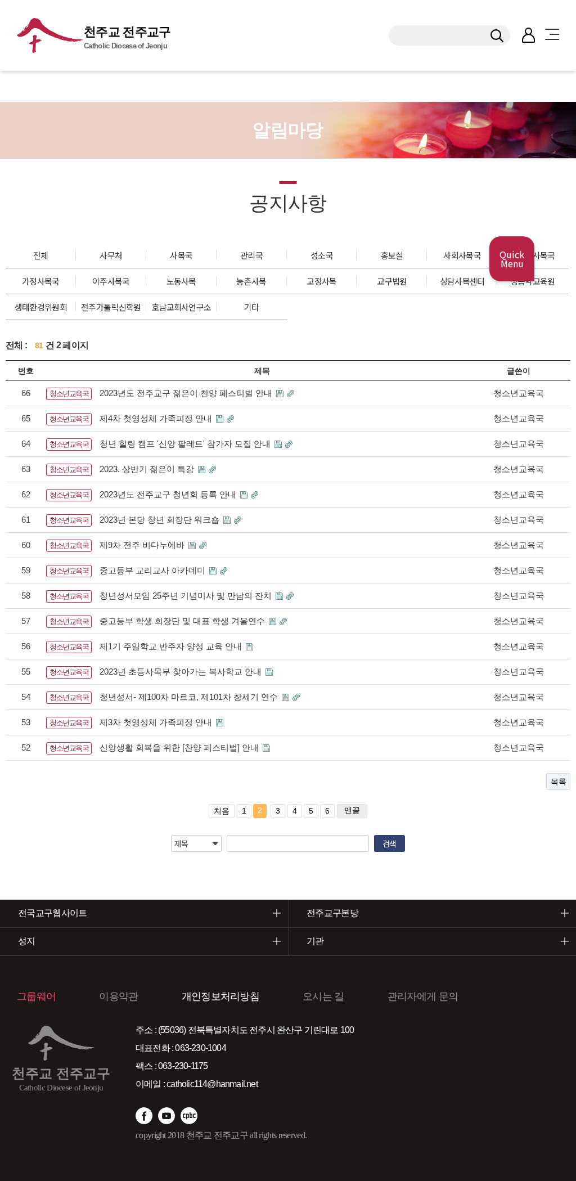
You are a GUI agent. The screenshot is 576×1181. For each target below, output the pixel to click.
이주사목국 (111, 281)
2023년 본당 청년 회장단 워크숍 (161, 519)
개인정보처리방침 (220, 996)
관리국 (251, 255)
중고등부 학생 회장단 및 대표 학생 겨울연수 (183, 621)
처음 (222, 810)
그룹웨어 (36, 996)
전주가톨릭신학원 (111, 307)
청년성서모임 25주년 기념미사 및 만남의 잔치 (187, 595)
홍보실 (392, 255)
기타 (251, 307)
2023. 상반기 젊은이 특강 (148, 469)
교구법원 (392, 281)
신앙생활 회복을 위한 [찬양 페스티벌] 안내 (180, 747)
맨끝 (352, 810)
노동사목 (181, 281)
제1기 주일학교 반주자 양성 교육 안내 (172, 646)
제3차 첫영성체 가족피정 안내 (157, 722)
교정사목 (321, 281)
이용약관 (118, 996)
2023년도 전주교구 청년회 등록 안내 (169, 494)
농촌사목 (251, 281)
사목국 (181, 255)
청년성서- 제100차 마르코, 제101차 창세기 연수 (190, 697)
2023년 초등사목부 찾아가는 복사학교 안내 (182, 671)
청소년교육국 (69, 393)
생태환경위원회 (41, 307)
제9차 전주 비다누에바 (143, 545)
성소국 (321, 255)
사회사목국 (462, 255)
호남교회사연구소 (181, 307)
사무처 (111, 255)
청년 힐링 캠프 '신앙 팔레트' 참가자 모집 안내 (186, 443)
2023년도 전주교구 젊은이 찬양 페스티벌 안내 (187, 393)
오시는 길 (323, 996)
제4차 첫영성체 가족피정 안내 (157, 418)
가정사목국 (41, 281)
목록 (558, 781)
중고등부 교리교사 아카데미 (154, 570)
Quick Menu (512, 259)
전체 (40, 255)
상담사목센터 (462, 281)
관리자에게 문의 (423, 996)
